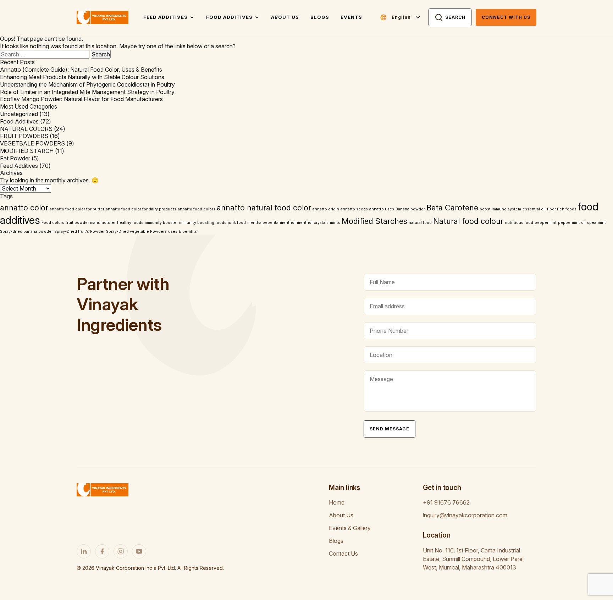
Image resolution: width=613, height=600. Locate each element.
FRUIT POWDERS (24, 135)
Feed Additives (165, 17)
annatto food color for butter (77, 209)
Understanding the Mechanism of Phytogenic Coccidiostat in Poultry (87, 84)
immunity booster (161, 222)
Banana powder (410, 209)
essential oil (534, 209)
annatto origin (326, 209)
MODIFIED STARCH (27, 150)
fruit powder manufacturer (91, 222)
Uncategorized (19, 113)
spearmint (596, 222)
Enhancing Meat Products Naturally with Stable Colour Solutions (82, 77)
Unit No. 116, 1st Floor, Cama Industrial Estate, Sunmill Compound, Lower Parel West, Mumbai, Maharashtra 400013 (473, 559)
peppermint (546, 222)
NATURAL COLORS (26, 128)
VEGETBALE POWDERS (32, 143)
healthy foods (130, 222)
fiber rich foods (561, 209)
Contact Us (343, 553)
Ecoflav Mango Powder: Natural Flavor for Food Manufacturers (81, 99)
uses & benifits (182, 231)
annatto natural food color (264, 207)
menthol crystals (312, 222)
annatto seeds (354, 209)
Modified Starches (374, 221)
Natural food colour (468, 221)
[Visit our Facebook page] (102, 551)
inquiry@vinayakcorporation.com (465, 515)
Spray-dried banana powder (26, 231)
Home (336, 502)
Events (351, 17)
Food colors (53, 222)
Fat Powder (15, 158)
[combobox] (406, 17)
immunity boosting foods (202, 222)
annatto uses (381, 209)
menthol (288, 222)
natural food (420, 222)
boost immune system (500, 209)
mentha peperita (262, 222)
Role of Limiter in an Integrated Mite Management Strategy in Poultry (87, 91)
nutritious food (519, 222)
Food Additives (229, 17)
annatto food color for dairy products (141, 209)
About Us (285, 17)
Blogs (319, 17)
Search (455, 17)
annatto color (24, 207)
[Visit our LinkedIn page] (84, 551)
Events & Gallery (350, 528)
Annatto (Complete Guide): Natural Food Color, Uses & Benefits (81, 69)
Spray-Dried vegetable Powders (136, 231)
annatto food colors (196, 209)
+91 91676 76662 (446, 502)
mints (335, 222)
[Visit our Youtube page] (139, 551)
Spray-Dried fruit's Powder (79, 231)
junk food (237, 222)
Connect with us (506, 17)
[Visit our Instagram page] (121, 551)
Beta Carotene (452, 207)
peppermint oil (572, 222)
